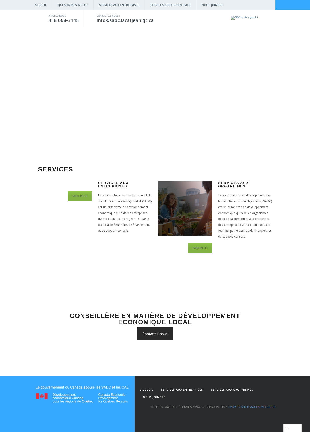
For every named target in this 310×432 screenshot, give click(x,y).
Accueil (41, 5)
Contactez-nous (155, 333)
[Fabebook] (259, 416)
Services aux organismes (170, 5)
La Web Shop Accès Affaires (251, 407)
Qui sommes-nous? (73, 5)
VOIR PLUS (79, 196)
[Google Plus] (266, 416)
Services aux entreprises (119, 5)
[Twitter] (272, 416)
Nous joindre (212, 5)
